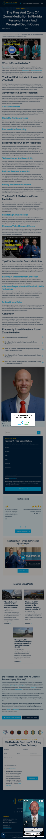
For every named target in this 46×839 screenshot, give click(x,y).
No (18, 422)
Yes (26, 422)
